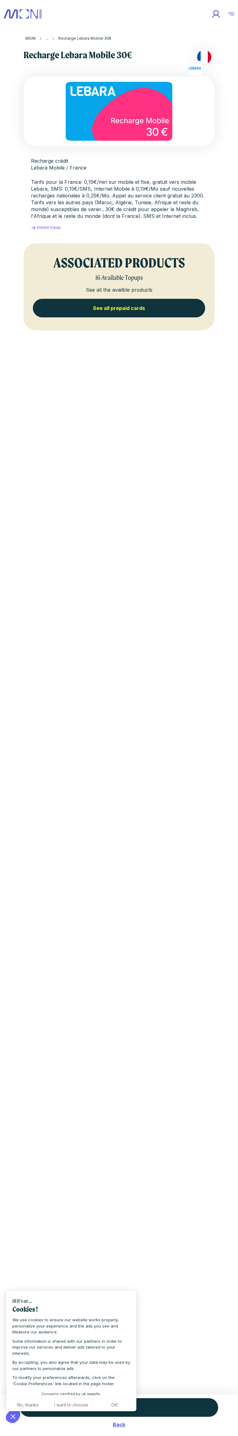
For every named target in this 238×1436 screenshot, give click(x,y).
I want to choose (71, 1404)
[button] (13, 1416)
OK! (114, 1404)
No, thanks (28, 1404)
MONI (30, 38)
